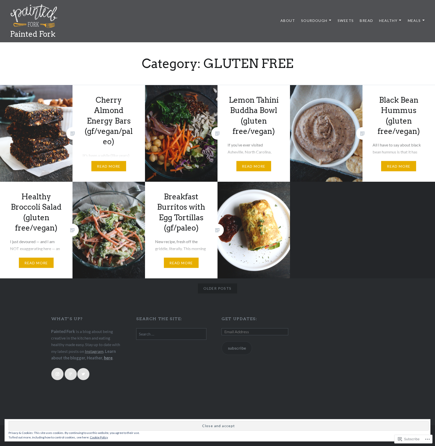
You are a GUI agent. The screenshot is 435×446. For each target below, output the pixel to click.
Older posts (217, 288)
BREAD (366, 20)
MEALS (414, 20)
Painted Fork (32, 34)
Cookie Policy (99, 437)
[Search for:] (171, 333)
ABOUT (287, 20)
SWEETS (346, 20)
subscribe (237, 348)
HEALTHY (388, 20)
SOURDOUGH (314, 20)
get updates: (239, 318)
